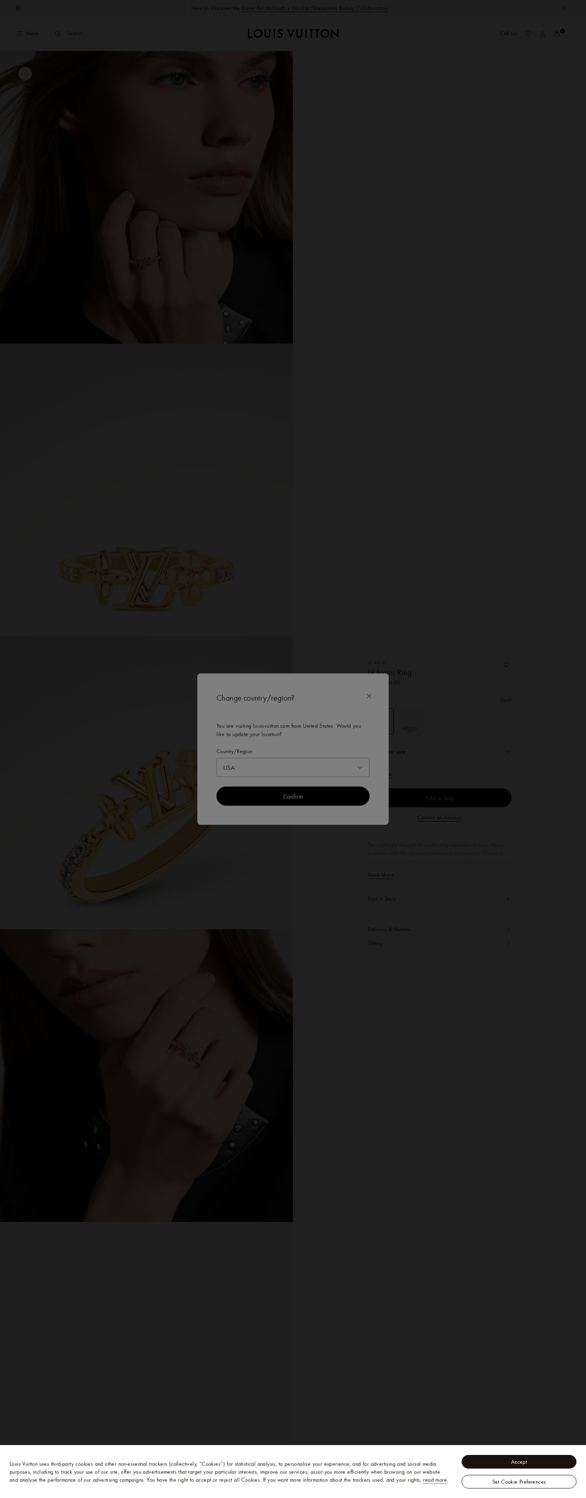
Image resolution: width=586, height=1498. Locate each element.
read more (435, 1479)
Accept (519, 1461)
